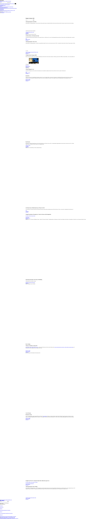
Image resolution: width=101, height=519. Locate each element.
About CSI (4, 5)
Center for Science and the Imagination (5, 4)
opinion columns (71, 347)
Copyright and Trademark (3, 518)
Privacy (11, 518)
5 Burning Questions (28, 497)
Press (9, 510)
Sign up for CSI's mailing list (7, 10)
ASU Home (1, 1)
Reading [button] (1, 508)
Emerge (32, 497)
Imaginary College (28, 79)
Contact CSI (1, 10)
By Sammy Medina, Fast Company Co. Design (31, 482)
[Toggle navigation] (15, 3)
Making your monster (13, 516)
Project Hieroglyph (31, 483)
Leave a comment (28, 39)
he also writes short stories (57, 347)
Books (5, 8)
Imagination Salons (5, 513)
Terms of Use (13, 518)
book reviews (63, 347)
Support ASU (1, 507)
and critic (37, 347)
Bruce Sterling (27, 347)
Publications (27, 282)
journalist (32, 347)
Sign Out (3, 12)
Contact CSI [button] (1, 9)
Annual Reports (2, 8)
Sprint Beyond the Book (32, 282)
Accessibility (8, 518)
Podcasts (16, 8)
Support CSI (12, 10)
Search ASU (9, 2)
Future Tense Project (10, 513)
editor (34, 347)
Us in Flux (1, 513)
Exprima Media (45, 416)
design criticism (67, 347)
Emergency (16, 518)
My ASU (4, 1)
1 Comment (27, 146)
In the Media (27, 217)
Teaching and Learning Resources (10, 8)
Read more (27, 33)
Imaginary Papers (7, 510)
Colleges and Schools (8, 1)
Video (28, 65)
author (30, 347)
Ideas (26, 38)
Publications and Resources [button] (3, 7)
